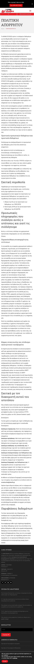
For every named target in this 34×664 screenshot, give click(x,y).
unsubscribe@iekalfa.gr (8, 482)
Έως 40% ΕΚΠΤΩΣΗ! (16, 5)
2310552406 (12, 577)
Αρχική (2, 28)
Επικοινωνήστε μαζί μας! (25, 14)
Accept (4, 661)
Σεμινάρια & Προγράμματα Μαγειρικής (10, 648)
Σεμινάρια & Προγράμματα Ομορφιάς (10, 643)
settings (15, 658)
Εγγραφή (5, 634)
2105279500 (8, 565)
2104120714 (9, 569)
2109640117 (10, 573)
